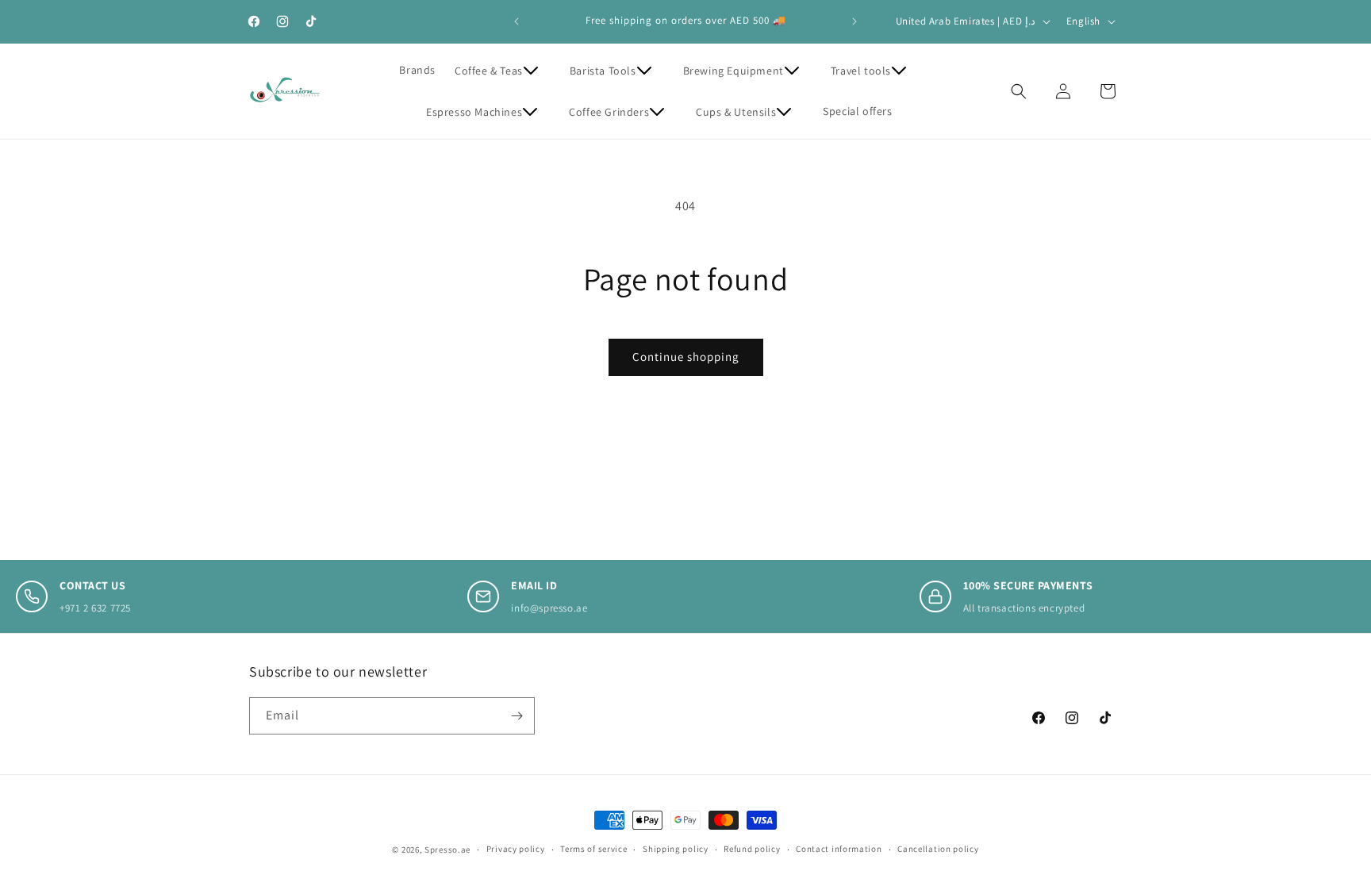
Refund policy (752, 848)
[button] (502, 70)
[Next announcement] (854, 21)
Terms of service (593, 848)
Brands (417, 70)
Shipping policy (676, 848)
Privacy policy (515, 848)
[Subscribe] (516, 715)
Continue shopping (685, 356)
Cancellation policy (937, 848)
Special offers (857, 111)
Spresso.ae (447, 849)
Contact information (838, 848)
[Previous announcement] (516, 21)
